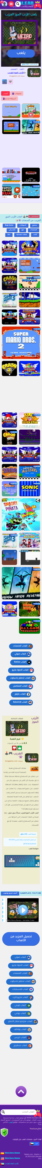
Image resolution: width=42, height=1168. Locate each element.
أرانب (35, 235)
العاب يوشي (20, 1013)
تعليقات (17, 94)
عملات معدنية (21, 235)
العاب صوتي (20, 654)
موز (23, 230)
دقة (9, 235)
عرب (36, 1144)
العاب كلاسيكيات (20, 989)
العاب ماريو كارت (20, 997)
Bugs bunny (9, 225)
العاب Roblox (20, 662)
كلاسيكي (12, 230)
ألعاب (5, 94)
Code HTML (36, 769)
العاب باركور (20, 694)
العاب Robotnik (20, 702)
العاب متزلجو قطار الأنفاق (20, 1021)
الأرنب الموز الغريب (11, 1164)
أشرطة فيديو (10, 99)
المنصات (33, 230)
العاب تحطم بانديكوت (20, 678)
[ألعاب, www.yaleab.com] (26, 4)
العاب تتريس (20, 1037)
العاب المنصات (20, 646)
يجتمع (34, 225)
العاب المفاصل (20, 686)
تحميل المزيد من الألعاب (21, 938)
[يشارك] (4, 81)
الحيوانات (22, 225)
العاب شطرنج (20, 1045)
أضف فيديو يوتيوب (10, 893)
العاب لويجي (20, 1005)
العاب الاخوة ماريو (20, 670)
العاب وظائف (20, 1029)
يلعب (21, 53)
